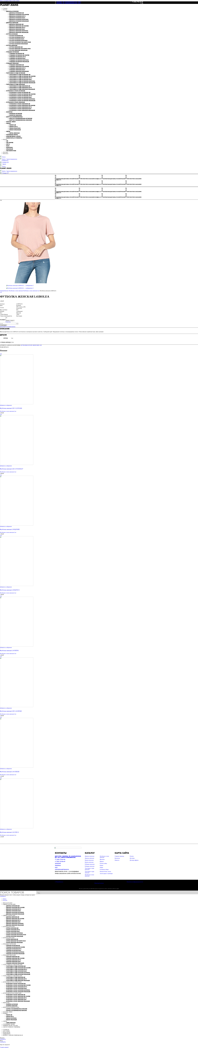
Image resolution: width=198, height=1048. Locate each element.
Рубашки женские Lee (16, 65)
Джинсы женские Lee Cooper (19, 26)
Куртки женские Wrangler (18, 50)
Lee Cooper (9, 142)
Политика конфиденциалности (135, 882)
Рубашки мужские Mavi (17, 58)
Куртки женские (11, 45)
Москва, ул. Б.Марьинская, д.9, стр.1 (69, 2)
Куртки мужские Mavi (16, 39)
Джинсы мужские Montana (18, 19)
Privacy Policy (104, 888)
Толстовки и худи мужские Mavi (20, 79)
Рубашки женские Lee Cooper (19, 66)
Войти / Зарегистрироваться (13, 1035)
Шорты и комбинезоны (14, 117)
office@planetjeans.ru (62, 869)
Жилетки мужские (15, 113)
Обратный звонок (99, 883)
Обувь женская (14, 133)
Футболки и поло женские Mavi (20, 109)
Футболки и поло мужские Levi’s (20, 96)
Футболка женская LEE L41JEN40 (11, 711)
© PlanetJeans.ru (59, 882)
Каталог (6, 290)
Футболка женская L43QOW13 (9, 590)
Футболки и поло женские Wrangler (22, 110)
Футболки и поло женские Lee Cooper (22, 105)
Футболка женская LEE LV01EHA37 (11, 469)
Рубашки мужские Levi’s (17, 57)
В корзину (3, 325)
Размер (2, 319)
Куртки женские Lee (16, 47)
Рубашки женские (12, 63)
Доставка (132, 858)
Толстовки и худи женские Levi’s (20, 87)
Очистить (8, 322)
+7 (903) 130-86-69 (60, 861)
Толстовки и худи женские (15, 84)
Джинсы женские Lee (16, 24)
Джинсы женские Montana (18, 31)
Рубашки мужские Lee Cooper (19, 55)
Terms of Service (112, 888)
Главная (2, 290)
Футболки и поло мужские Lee (19, 92)
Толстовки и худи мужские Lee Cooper (22, 76)
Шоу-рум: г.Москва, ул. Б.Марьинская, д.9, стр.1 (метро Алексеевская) (68, 856)
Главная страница (119, 856)
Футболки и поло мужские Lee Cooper (22, 94)
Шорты (102, 861)
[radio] (9, 317)
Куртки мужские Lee (16, 35)
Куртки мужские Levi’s (17, 37)
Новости (117, 860)
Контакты (117, 858)
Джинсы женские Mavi (17, 29)
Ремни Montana (14, 128)
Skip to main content (14, 0)
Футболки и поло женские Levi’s (20, 107)
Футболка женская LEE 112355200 (11, 408)
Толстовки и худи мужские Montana (22, 81)
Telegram (58, 865)
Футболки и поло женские (15, 102)
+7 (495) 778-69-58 (60, 859)
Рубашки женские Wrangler (19, 71)
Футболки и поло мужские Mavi (20, 97)
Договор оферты (134, 860)
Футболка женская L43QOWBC (10, 529)
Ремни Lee (12, 125)
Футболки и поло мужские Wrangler (22, 100)
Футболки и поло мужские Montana (22, 99)
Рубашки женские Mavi (17, 70)
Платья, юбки (11, 122)
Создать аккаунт (4, 1047)
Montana (9, 147)
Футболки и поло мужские (15, 91)
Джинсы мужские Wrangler (19, 21)
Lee (7, 141)
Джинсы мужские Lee (16, 13)
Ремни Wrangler (15, 130)
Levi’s (8, 144)
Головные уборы (12, 135)
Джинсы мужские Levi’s (17, 16)
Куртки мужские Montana (18, 40)
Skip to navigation (4, 0)
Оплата (132, 856)
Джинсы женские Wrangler (18, 32)
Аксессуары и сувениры (14, 138)
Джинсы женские (12, 22)
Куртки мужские (12, 34)
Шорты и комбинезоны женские (20, 120)
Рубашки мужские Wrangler (19, 61)
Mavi (7, 146)
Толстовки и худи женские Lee (19, 86)
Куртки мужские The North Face (20, 42)
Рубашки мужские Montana (19, 60)
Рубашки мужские (12, 52)
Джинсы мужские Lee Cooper (19, 14)
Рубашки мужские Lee (16, 53)
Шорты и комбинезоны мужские (20, 118)
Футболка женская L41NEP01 (9, 650)
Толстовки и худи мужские (15, 73)
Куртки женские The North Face (19, 48)
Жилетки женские (15, 115)
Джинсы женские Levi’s (17, 27)
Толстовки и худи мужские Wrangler (22, 83)
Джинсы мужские (12, 11)
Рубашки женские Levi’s (17, 68)
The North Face (11, 151)
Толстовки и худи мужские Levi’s (20, 78)
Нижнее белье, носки (13, 136)
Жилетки (9, 112)
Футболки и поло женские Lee (19, 104)
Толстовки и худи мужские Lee (19, 74)
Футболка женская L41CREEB (9, 771)
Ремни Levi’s (13, 126)
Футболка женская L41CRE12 (9, 832)
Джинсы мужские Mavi (17, 18)
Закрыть (3, 896)
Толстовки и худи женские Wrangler (22, 89)
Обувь (8, 131)
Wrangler (9, 149)
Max (56, 867)
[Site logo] (9, 5)
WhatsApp (58, 863)
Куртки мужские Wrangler (18, 44)
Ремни (8, 123)
